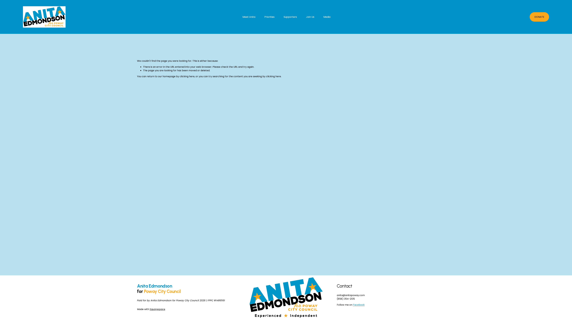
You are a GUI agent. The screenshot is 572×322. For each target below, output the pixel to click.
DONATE (539, 17)
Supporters (290, 17)
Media (326, 17)
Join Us (310, 17)
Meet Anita (249, 17)
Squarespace (157, 309)
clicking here (187, 76)
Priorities (269, 17)
